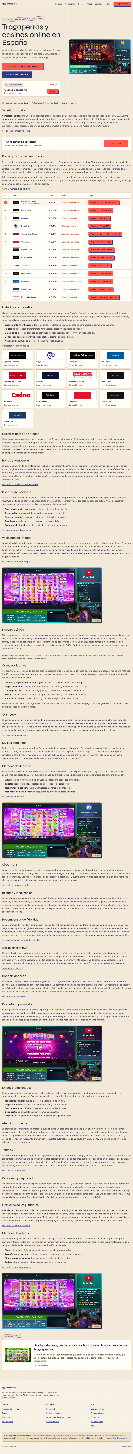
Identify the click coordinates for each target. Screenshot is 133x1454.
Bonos (81, 4)
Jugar (52, 91)
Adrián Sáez (23, 103)
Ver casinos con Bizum (13, 796)
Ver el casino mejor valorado (16, 130)
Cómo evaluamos (69, 103)
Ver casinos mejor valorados (16, 1225)
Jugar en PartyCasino (101, 258)
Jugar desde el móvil (12, 968)
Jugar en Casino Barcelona (23, 66)
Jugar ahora (122, 4)
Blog (108, 4)
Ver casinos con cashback (15, 735)
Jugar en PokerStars (101, 210)
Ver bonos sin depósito (13, 996)
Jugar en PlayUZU (100, 226)
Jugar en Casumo (99, 218)
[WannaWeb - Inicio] (12, 4)
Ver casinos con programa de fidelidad (21, 940)
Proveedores (7, 1421)
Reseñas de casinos (17, 74)
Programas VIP (52, 1421)
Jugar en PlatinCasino (101, 250)
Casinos (58, 4)
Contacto (95, 1417)
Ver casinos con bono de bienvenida (20, 484)
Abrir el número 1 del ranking (16, 188)
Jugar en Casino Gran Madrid (105, 234)
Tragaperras (70, 4)
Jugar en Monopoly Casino (104, 297)
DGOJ (98, 1197)
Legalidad (99, 4)
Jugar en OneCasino (101, 273)
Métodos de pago (54, 1413)
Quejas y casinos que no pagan (59, 1417)
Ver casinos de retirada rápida (17, 561)
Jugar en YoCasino (100, 265)
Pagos (89, 4)
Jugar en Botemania (101, 281)
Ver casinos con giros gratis (15, 885)
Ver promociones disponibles (16, 530)
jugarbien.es (121, 1438)
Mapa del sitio (97, 1421)
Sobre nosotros (97, 1409)
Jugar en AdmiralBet (101, 289)
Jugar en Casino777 (100, 242)
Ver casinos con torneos (14, 1170)
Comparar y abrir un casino (15, 345)
